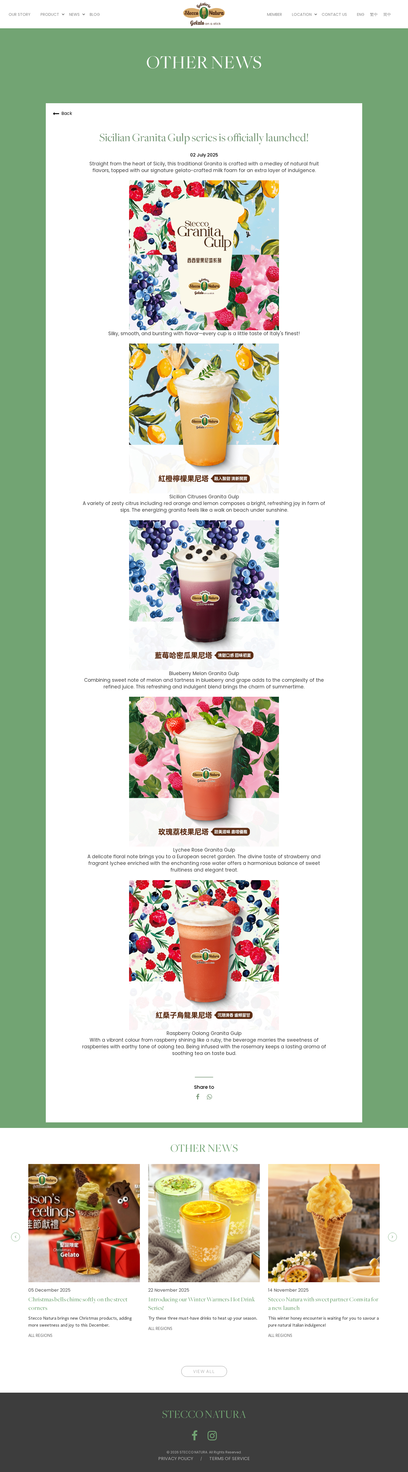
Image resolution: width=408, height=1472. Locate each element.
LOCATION (302, 14)
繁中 (374, 14)
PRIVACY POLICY (175, 1458)
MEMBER (274, 14)
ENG (360, 14)
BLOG (95, 14)
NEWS (74, 14)
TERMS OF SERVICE (229, 1458)
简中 (387, 14)
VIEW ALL (204, 1371)
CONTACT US (334, 14)
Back (66, 113)
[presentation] (15, 1237)
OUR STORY (20, 14)
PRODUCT (50, 14)
